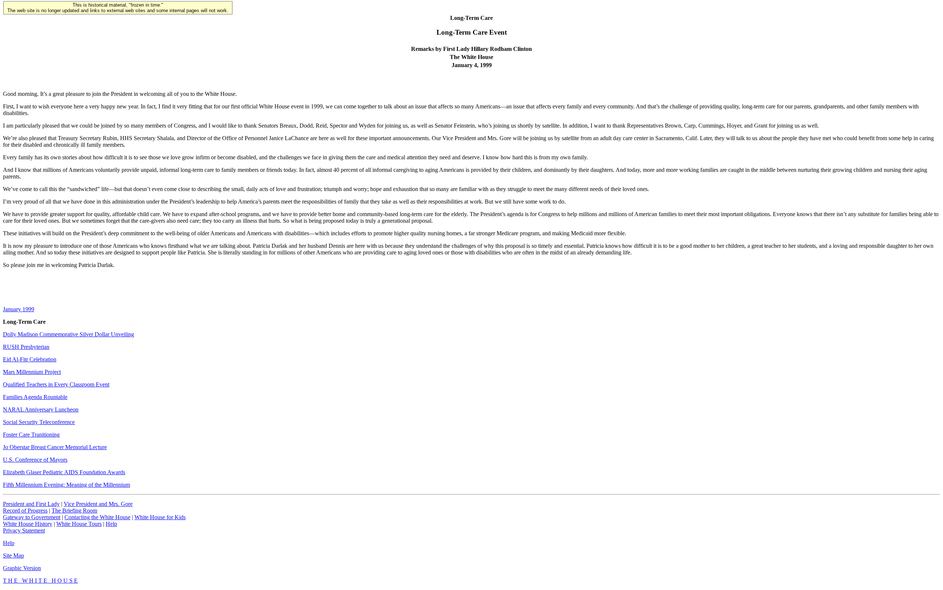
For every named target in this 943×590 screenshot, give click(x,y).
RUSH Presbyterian (26, 347)
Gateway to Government (31, 517)
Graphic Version (22, 568)
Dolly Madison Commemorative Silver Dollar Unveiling (68, 334)
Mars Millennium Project (32, 372)
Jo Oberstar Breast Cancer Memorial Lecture (55, 447)
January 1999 (18, 309)
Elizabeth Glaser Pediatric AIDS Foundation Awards (64, 472)
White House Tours (79, 524)
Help (111, 524)
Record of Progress (25, 510)
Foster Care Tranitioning (31, 434)
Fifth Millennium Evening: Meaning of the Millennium (66, 485)
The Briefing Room (74, 510)
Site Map (13, 555)
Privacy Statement (24, 530)
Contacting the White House (97, 517)
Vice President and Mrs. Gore (98, 504)
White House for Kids (160, 517)
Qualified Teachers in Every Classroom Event (56, 384)
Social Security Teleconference (39, 422)
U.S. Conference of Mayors (35, 460)
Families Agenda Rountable (35, 397)
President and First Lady (31, 504)
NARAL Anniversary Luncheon (40, 409)
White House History (27, 524)
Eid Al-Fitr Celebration (29, 359)
